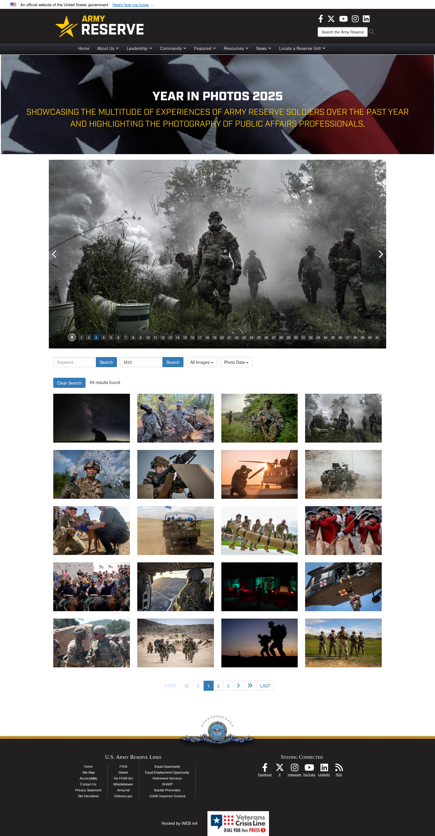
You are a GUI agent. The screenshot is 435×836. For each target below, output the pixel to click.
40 (370, 337)
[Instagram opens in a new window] (355, 18)
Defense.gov (123, 796)
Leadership (137, 48)
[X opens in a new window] (331, 18)
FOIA (123, 766)
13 (170, 337)
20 (222, 337)
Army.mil (123, 790)
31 (303, 337)
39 (362, 337)
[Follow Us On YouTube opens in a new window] (309, 769)
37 (347, 337)
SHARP (167, 784)
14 (177, 337)
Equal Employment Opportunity (167, 772)
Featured (202, 48)
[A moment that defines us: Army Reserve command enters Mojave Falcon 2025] (91, 643)
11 (155, 337)
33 (318, 337)
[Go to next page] (238, 686)
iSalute (123, 772)
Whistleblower (123, 784)
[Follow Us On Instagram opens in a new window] (294, 769)
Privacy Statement (88, 790)
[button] (133, 5)
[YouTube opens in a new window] (343, 18)
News (261, 48)
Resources (234, 48)
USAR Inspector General (167, 796)
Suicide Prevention (167, 790)
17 (200, 337)
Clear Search (69, 383)
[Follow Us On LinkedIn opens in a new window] (324, 769)
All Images (200, 362)
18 (207, 337)
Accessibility (88, 778)
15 (185, 337)
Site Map (88, 772)
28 (281, 337)
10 (148, 337)
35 (333, 337)
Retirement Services (167, 778)
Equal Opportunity (167, 766)
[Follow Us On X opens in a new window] (279, 769)
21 (229, 337)
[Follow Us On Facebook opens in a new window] (264, 769)
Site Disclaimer (88, 796)
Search (106, 362)
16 (192, 337)
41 (377, 337)
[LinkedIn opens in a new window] (366, 18)
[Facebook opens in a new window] (320, 18)
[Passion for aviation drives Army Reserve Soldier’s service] (175, 586)
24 (251, 337)
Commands (171, 48)
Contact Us (88, 784)
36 (340, 337)
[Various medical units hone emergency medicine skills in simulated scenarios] (259, 586)
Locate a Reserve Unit (300, 48)
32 (310, 337)
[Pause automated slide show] (72, 337)
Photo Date (235, 362)
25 (259, 337)
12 (163, 337)
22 (237, 337)
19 (214, 337)
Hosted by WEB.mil (179, 823)
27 (274, 337)
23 (244, 337)
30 (296, 337)
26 (266, 337)
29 (288, 337)
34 (325, 337)
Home (83, 48)
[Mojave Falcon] (175, 643)
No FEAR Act (123, 778)
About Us (105, 48)
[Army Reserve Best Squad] (343, 643)
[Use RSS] (338, 769)
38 (355, 337)
